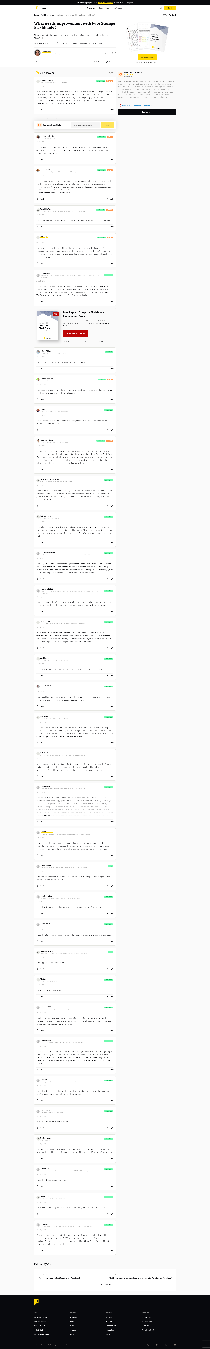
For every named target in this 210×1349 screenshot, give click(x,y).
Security (109, 1334)
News (72, 1326)
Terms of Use (111, 1326)
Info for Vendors (40, 1321)
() (42, 110)
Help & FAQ (38, 1330)
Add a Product (39, 1326)
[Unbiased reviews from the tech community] (41, 8)
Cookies (109, 1321)
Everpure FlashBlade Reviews (44, 15)
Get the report (146, 57)
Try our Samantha (105, 2)
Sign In (170, 8)
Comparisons (147, 1321)
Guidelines (110, 1330)
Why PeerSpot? (170, 15)
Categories (146, 1317)
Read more (146, 112)
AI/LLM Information (41, 1334)
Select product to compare (83, 125)
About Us (73, 1317)
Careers (73, 1330)
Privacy (109, 1317)
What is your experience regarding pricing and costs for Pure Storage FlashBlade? (140, 1278)
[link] (39, 62)
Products (145, 1326)
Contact (73, 1334)
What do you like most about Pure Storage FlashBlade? (59, 1278)
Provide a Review (40, 1317)
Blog (72, 1321)
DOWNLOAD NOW (75, 333)
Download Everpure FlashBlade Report (137, 105)
